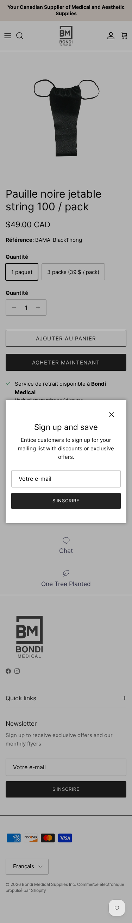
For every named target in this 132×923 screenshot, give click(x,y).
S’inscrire (66, 500)
